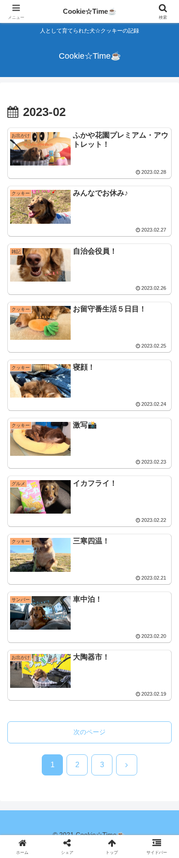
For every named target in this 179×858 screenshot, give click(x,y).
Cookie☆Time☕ (90, 11)
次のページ (89, 732)
